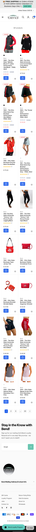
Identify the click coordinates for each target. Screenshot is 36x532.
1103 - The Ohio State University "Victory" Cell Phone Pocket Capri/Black (25, 217)
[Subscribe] (31, 447)
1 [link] (6, 411)
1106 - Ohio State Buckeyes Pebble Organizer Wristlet (26, 302)
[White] (20, 384)
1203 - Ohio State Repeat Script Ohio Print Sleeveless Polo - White (26, 392)
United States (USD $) (25, 10)
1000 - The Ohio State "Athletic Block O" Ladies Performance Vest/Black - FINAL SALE (9, 64)
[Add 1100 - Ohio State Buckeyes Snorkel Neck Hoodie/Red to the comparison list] (15, 185)
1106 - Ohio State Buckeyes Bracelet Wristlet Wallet (9, 302)
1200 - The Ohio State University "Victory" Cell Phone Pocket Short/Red (25, 344)
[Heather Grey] (20, 158)
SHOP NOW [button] (27, 6)
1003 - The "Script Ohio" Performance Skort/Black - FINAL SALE (26, 113)
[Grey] (4, 384)
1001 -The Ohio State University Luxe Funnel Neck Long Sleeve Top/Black (26, 63)
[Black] (4, 55)
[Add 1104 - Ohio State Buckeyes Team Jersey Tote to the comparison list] (15, 272)
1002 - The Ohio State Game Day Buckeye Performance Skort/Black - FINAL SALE (8, 114)
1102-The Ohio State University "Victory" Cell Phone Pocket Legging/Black (8, 217)
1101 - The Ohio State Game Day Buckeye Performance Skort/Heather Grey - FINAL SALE (26, 167)
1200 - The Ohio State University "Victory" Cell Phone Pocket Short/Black (8, 344)
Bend (12, 520)
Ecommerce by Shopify (23, 520)
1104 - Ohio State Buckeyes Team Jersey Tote (9, 262)
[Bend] (9, 477)
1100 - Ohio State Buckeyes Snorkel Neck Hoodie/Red (9, 162)
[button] (2, 17)
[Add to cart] (6, 78)
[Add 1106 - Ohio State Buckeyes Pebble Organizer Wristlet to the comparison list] (32, 312)
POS (15, 520)
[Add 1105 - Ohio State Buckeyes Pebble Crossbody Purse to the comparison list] (32, 272)
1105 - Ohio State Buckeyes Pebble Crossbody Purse (25, 262)
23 (25, 411)
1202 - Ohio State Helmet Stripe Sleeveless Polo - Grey (9, 392)
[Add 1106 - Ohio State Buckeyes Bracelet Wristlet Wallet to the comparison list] (15, 312)
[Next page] (29, 411)
